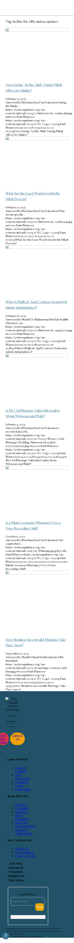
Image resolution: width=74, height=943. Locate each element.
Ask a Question (22, 817)
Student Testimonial (23, 831)
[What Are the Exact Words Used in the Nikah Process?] (37, 139)
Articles (20, 805)
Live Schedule (22, 776)
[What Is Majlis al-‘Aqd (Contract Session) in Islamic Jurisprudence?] (37, 248)
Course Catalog (21, 769)
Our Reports (24, 852)
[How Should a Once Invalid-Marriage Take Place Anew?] (37, 573)
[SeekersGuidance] (31, 7)
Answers (21, 812)
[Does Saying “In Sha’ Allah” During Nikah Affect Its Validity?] (37, 30)
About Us (22, 849)
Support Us (17, 737)
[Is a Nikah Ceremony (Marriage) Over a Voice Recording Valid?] (37, 468)
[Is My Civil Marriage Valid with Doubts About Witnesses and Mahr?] (37, 356)
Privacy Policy (25, 856)
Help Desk (23, 789)
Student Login (21, 784)
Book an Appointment (25, 824)
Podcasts (22, 808)
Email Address (28, 894)
